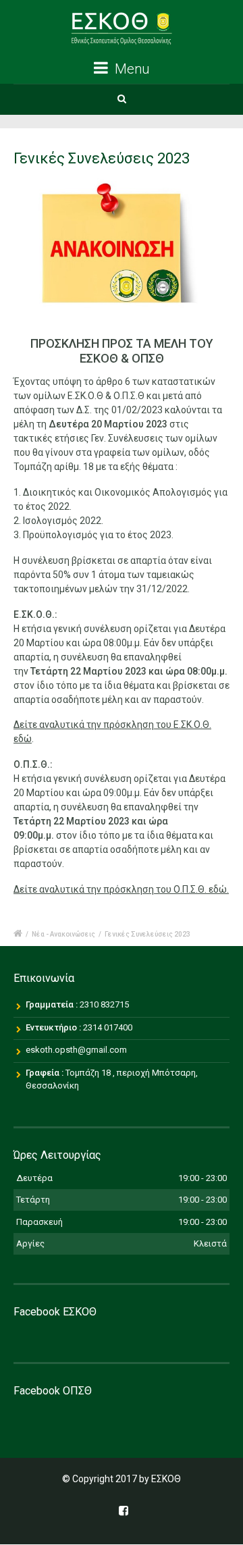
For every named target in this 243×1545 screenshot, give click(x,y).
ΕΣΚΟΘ (166, 1478)
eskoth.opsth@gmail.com (76, 1050)
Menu (130, 69)
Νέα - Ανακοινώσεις (63, 934)
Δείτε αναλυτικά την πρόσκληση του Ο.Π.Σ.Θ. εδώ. (121, 889)
